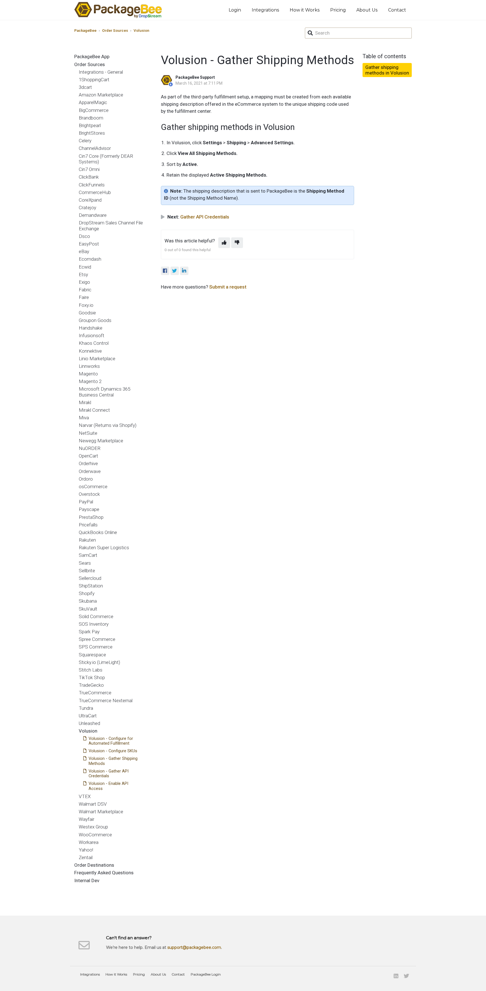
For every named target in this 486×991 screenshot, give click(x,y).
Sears (85, 563)
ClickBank (89, 177)
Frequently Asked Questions (104, 872)
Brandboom (91, 118)
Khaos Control (94, 343)
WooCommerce (95, 834)
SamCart (88, 555)
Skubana (88, 601)
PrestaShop (91, 517)
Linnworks (89, 366)
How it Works (305, 10)
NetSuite (88, 433)
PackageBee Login (206, 974)
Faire (84, 297)
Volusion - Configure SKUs (113, 750)
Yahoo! (86, 850)
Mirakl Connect (94, 410)
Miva (84, 417)
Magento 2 (90, 381)
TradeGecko (91, 685)
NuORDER (89, 448)
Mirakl (85, 402)
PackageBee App (91, 56)
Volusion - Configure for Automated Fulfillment (111, 741)
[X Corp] (174, 271)
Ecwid (85, 267)
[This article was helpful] (224, 242)
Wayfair (86, 819)
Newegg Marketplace (101, 440)
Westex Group (93, 827)
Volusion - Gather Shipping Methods (113, 761)
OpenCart (88, 456)
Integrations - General (101, 72)
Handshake (90, 328)
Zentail (86, 857)
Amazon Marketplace (101, 95)
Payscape (89, 509)
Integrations (265, 10)
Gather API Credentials (204, 217)
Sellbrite (87, 570)
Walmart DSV (93, 804)
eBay (84, 251)
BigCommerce (94, 110)
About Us (366, 10)
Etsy (83, 274)
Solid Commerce (96, 616)
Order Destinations (94, 865)
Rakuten (87, 540)
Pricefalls (88, 525)
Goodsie (87, 313)
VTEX (85, 796)
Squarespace (92, 654)
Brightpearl (90, 125)
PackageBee (85, 30)
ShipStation (91, 586)
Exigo (84, 282)
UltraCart (88, 716)
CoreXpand (90, 200)
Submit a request (227, 287)
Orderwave (90, 471)
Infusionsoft (91, 335)
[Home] (118, 10)
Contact (397, 10)
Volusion (141, 30)
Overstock (89, 494)
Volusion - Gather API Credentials (109, 774)
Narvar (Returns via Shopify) (107, 425)
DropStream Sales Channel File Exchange (111, 225)
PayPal (86, 501)
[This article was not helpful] (237, 242)
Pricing (338, 10)
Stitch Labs (90, 670)
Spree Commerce (97, 639)
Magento (88, 374)
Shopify (86, 593)
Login (235, 10)
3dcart (85, 87)
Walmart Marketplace (101, 811)
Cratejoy (87, 207)
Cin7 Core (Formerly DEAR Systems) (106, 159)
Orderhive (88, 463)
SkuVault (88, 609)
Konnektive (90, 351)
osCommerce (93, 486)
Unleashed (89, 723)
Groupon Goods (95, 320)
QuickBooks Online (98, 532)
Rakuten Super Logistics (104, 547)
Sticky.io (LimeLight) (99, 662)
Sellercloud (90, 578)
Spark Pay (89, 631)
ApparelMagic (93, 102)
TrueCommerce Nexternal (105, 700)
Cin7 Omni (89, 169)
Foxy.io (86, 305)
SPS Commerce (95, 647)
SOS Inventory (94, 624)
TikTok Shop (92, 677)
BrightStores (92, 133)
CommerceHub (95, 192)
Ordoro (86, 479)
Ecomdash (90, 259)
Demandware (93, 215)
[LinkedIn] (184, 271)
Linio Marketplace (97, 358)
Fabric (85, 289)
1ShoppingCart (94, 79)
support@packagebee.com (194, 947)
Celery (85, 140)
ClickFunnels (92, 185)
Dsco (84, 236)
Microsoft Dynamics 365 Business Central (104, 391)
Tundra (86, 708)
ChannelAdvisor (95, 148)
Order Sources (115, 30)
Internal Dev (86, 880)
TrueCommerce (95, 692)
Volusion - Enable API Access (108, 786)
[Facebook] (165, 271)
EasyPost (89, 244)
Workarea (88, 842)
